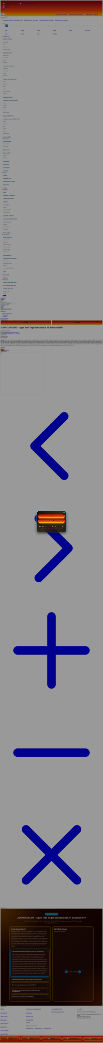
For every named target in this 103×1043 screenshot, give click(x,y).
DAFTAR (51, 521)
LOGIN (51, 516)
